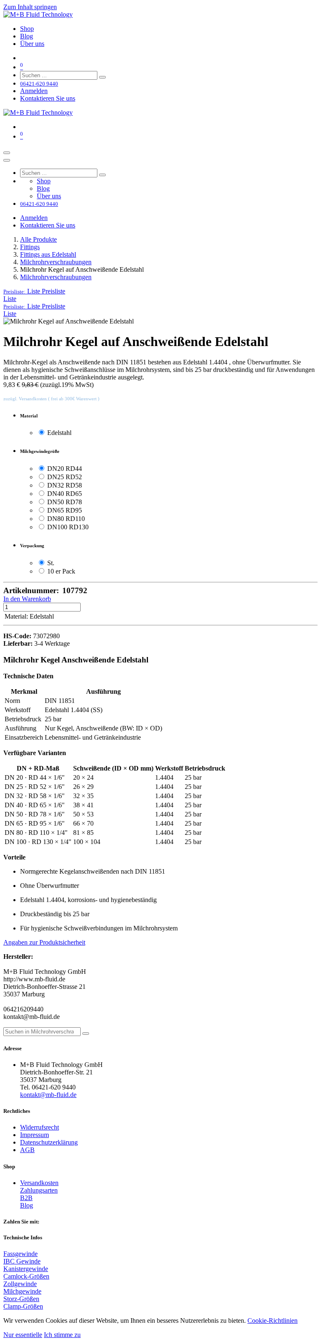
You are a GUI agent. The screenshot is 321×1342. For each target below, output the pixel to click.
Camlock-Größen (26, 1276)
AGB (27, 1149)
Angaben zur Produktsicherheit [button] (44, 942)
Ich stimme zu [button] (62, 1334)
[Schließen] (6, 160)
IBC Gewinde (22, 1261)
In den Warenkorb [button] (27, 598)
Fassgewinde (20, 1253)
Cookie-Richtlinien (272, 1320)
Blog (26, 1205)
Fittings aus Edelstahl (48, 254)
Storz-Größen (21, 1298)
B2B (26, 1197)
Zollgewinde (20, 1283)
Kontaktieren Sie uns (47, 98)
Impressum (34, 1134)
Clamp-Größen (23, 1306)
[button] (34, 291)
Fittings (30, 246)
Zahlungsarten (39, 1190)
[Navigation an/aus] (6, 153)
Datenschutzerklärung (49, 1142)
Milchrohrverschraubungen (56, 261)
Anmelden (34, 90)
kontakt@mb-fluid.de (48, 1094)
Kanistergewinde (25, 1268)
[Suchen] (102, 77)
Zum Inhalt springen (30, 6)
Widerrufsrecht (39, 1127)
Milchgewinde (22, 1291)
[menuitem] (27, 28)
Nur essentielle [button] (22, 1334)
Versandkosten (39, 1182)
